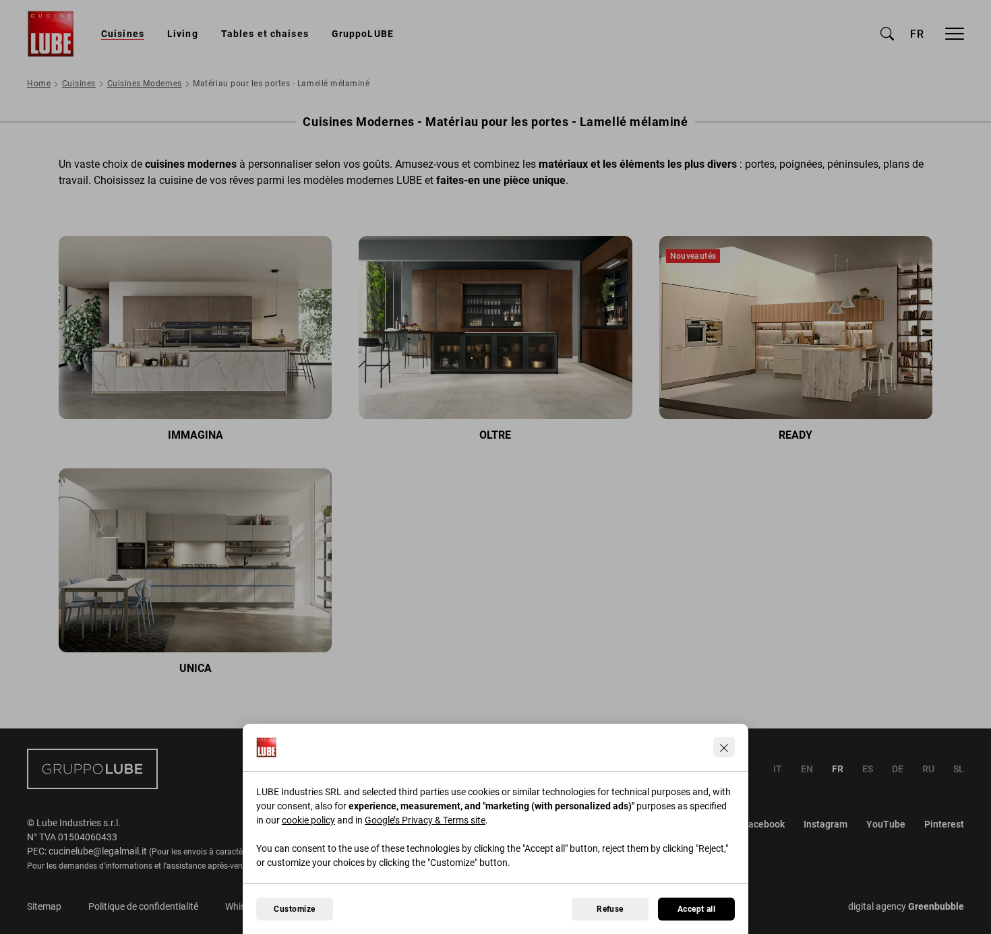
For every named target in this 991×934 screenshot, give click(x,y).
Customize (294, 909)
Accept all (697, 909)
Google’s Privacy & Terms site (425, 820)
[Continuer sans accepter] (724, 747)
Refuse (610, 909)
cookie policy (308, 820)
